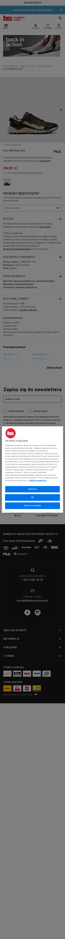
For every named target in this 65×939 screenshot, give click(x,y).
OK (32, 497)
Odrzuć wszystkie (32, 506)
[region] (32, 469)
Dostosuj (32, 489)
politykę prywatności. (38, 480)
